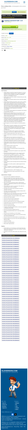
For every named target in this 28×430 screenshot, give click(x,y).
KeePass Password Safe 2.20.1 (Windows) (10, 238)
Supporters (4, 407)
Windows (4, 15)
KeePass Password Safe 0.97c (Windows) (10, 327)
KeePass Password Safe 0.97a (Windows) (10, 332)
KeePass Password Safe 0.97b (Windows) (10, 329)
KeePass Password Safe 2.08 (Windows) (10, 259)
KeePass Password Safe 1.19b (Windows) (10, 273)
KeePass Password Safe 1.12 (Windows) (10, 290)
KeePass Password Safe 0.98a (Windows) (10, 325)
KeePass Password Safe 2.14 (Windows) (10, 250)
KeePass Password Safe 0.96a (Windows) (10, 336)
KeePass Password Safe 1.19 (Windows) (10, 275)
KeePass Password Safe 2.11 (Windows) (10, 256)
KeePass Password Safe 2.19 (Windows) (10, 242)
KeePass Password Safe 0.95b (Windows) (10, 338)
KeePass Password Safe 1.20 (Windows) (10, 271)
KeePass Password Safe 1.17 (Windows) (10, 279)
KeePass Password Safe (17, 15)
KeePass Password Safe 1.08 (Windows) (10, 298)
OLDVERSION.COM (11, 1)
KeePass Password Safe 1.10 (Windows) (10, 294)
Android (17, 407)
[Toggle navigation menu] (24, 2)
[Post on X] (4, 50)
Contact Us (4, 404)
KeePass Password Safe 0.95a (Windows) (10, 340)
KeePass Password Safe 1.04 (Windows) (10, 307)
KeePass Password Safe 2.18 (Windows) (10, 244)
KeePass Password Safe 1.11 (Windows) (10, 292)
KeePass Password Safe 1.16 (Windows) (10, 282)
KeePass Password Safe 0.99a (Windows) (10, 321)
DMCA (21, 426)
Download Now (7, 26)
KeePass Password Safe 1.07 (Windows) (10, 300)
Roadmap (4, 406)
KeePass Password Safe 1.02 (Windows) (10, 311)
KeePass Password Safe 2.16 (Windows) (10, 248)
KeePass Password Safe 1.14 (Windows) (10, 286)
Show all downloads (22, 11)
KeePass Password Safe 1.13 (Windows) (10, 288)
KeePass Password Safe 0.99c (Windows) (10, 317)
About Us (4, 403)
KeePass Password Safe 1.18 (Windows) (10, 277)
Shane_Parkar (9, 46)
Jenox (7, 427)
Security (9, 15)
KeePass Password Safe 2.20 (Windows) (10, 240)
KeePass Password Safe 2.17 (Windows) (10, 246)
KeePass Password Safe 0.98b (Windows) (10, 323)
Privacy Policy (16, 426)
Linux (16, 406)
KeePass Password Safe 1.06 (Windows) (10, 302)
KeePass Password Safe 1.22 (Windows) (10, 267)
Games (16, 409)
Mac (16, 404)
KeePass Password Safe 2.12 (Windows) (10, 254)
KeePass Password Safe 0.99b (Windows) (10, 319)
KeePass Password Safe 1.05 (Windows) (10, 304)
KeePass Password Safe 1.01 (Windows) (10, 313)
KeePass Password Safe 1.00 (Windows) (10, 315)
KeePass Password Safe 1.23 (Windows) (10, 265)
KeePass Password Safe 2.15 (13, 20)
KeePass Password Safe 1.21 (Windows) (10, 269)
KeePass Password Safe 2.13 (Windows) (10, 252)
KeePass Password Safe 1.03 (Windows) (10, 309)
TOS (24, 426)
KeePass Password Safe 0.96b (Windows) (10, 334)
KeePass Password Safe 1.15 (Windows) (10, 284)
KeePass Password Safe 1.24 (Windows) (10, 263)
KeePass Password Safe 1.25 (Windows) (10, 261)
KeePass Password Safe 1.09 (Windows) (10, 296)
